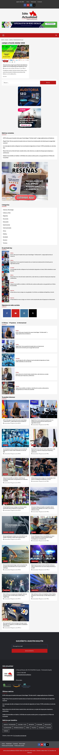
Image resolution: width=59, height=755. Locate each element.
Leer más (5, 76)
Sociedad (5, 237)
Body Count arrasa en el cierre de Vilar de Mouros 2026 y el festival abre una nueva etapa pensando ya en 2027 (43, 566)
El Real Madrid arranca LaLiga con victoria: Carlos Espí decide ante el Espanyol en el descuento (32, 299)
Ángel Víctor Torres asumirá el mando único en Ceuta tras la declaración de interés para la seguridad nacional (29, 142)
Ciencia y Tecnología (8, 209)
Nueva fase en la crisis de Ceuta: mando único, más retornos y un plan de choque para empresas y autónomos (28, 151)
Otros (4, 231)
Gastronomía (6, 225)
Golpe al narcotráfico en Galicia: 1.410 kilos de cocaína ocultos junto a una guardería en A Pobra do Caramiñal (28, 156)
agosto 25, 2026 (15, 423)
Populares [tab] (13, 323)
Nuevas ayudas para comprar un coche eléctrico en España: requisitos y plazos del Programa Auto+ (15, 536)
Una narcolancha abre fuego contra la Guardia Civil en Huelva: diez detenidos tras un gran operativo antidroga (15, 566)
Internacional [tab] (22, 323)
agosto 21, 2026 (43, 599)
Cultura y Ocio (7, 212)
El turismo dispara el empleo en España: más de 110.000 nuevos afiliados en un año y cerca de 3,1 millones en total (42, 508)
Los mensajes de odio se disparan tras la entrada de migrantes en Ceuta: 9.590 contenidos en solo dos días (29, 147)
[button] (3, 35)
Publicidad (33, 1)
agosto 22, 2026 (15, 599)
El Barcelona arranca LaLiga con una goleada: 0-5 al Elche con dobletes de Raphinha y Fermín (32, 292)
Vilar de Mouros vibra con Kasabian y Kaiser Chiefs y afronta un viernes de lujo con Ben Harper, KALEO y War (43, 595)
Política (5, 234)
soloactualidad (7, 423)
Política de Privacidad (7, 745)
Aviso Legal (22, 743)
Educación (5, 222)
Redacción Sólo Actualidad (9, 68)
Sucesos (5, 240)
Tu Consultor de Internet (19, 735)
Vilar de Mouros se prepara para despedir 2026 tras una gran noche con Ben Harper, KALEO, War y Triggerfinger (15, 595)
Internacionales (7, 228)
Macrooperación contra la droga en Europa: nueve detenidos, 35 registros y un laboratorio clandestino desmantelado (15, 624)
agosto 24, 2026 (43, 481)
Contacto (39, 1)
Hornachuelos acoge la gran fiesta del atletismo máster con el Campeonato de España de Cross (15, 65)
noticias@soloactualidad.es (24, 674)
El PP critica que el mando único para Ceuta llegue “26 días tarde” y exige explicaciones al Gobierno (28, 138)
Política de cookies (19, 745)
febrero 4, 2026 (19, 68)
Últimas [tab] (5, 323)
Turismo (5, 243)
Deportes (5, 61)
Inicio (28, 1)
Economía (5, 219)
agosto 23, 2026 (15, 569)
